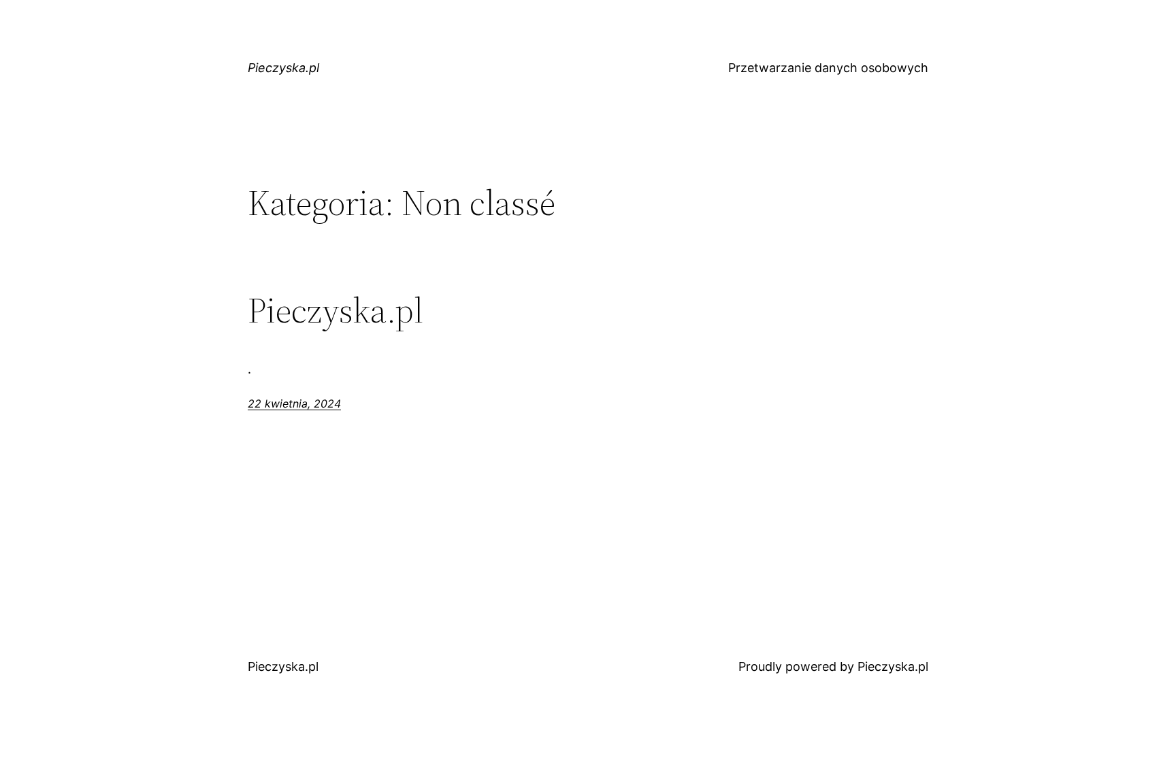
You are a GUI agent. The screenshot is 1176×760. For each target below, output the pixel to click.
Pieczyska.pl (283, 68)
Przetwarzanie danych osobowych (828, 68)
